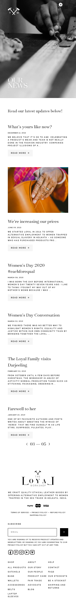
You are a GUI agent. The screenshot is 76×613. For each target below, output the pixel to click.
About (32, 562)
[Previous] (27, 444)
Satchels (14, 572)
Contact (54, 568)
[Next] (49, 444)
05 (43, 444)
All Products (17, 568)
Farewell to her (22, 408)
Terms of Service (20, 512)
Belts (11, 589)
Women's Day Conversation (34, 315)
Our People (35, 572)
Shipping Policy (38, 515)
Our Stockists (57, 576)
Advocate (34, 585)
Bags (11, 576)
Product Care (37, 576)
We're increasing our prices (33, 221)
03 (32, 444)
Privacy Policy (39, 512)
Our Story (35, 568)
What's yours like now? (30, 126)
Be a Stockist (57, 581)
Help (51, 562)
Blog (31, 589)
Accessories (16, 585)
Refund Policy (57, 512)
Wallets (13, 581)
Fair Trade (35, 581)
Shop (11, 562)
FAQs (51, 572)
